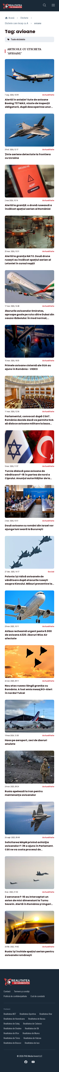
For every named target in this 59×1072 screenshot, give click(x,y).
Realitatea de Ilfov (11, 1033)
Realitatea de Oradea (12, 1028)
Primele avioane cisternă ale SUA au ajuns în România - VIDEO (28, 367)
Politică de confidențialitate (15, 996)
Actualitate (48, 95)
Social (51, 571)
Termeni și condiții (21, 991)
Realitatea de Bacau (36, 1019)
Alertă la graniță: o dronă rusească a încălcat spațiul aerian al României (28, 207)
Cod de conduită (38, 996)
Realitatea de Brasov (12, 1043)
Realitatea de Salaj (12, 1023)
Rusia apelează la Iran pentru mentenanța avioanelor (24, 793)
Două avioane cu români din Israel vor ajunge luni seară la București (29, 527)
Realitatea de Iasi (32, 1043)
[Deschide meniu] (53, 6)
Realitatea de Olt (32, 1028)
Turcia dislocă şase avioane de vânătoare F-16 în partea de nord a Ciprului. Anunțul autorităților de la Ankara (27, 476)
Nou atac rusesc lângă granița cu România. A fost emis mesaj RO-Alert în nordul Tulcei (28, 689)
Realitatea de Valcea (32, 1038)
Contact (7, 991)
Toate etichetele (18, 39)
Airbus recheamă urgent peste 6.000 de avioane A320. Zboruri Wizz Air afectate (28, 634)
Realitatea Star (45, 1014)
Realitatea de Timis (12, 1038)
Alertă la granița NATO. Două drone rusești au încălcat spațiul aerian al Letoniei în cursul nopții (28, 259)
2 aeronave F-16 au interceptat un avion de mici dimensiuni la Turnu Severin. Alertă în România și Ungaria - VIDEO (29, 902)
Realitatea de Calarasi (32, 1023)
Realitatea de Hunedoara (14, 1019)
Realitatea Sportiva (28, 1014)
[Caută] (44, 5)
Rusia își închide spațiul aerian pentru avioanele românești (29, 953)
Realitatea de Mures (31, 1033)
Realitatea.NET (10, 1014)
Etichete (24, 17)
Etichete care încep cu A (16, 23)
